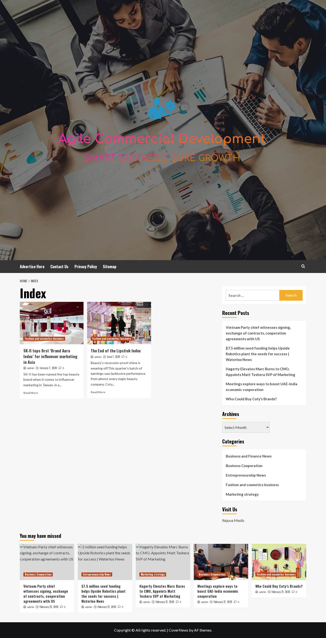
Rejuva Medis (233, 520)
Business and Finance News (249, 456)
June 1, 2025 (113, 357)
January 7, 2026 (48, 368)
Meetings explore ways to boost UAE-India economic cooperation (261, 387)
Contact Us (59, 266)
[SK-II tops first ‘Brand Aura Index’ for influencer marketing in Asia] (52, 323)
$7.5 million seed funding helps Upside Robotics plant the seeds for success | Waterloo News (258, 354)
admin (30, 368)
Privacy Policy (85, 266)
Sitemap (109, 266)
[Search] (303, 266)
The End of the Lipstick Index (116, 351)
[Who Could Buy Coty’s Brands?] (279, 562)
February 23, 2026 (49, 607)
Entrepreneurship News (246, 475)
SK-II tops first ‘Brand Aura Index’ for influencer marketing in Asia (50, 356)
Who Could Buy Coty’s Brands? (251, 399)
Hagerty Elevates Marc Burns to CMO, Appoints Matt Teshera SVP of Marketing (260, 372)
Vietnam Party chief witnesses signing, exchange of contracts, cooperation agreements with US (258, 333)
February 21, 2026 (107, 607)
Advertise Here (32, 266)
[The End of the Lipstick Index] (119, 323)
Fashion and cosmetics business (44, 338)
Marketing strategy (242, 494)
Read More (30, 393)
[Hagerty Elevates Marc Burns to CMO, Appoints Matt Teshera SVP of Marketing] (163, 562)
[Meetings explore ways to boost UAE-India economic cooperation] (221, 562)
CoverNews (178, 630)
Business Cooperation (244, 465)
